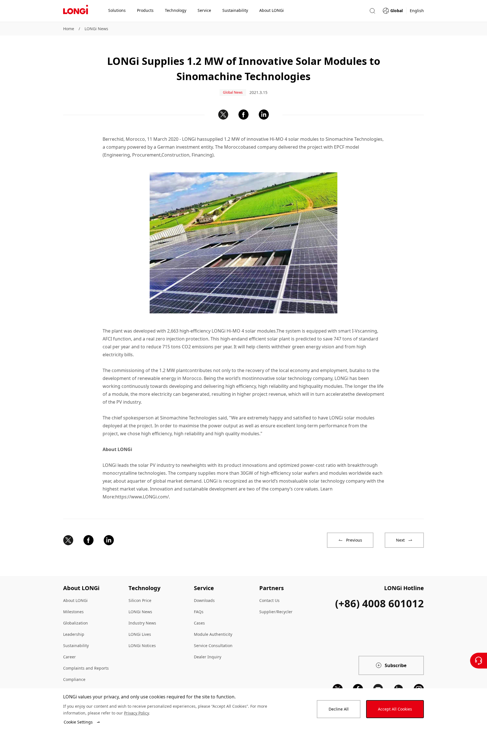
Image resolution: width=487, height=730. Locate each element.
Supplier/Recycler (276, 611)
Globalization (75, 623)
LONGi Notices (142, 645)
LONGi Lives (140, 634)
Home (68, 28)
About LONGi (75, 600)
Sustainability (76, 645)
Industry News (142, 623)
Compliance (74, 679)
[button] (372, 10)
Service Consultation (213, 645)
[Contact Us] (478, 661)
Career (69, 656)
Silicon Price (140, 600)
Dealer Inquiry (207, 656)
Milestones (73, 611)
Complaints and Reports (86, 668)
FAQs (198, 611)
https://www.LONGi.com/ (142, 497)
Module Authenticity (213, 634)
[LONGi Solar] (75, 11)
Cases (199, 623)
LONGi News (96, 28)
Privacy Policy (136, 713)
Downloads (204, 600)
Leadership (73, 634)
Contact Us (269, 600)
